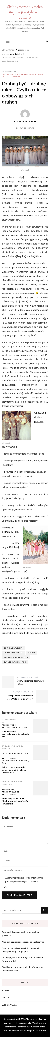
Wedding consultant (25, 122)
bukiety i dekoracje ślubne (16, 754)
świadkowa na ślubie (15, 662)
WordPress (41, 1030)
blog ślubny (8, 789)
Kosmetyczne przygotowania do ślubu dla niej (15, 734)
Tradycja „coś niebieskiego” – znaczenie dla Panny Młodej (23, 959)
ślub (4, 763)
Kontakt (7, 990)
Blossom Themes (11, 1030)
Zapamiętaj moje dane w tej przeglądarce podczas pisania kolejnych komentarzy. (24, 879)
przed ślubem (9, 74)
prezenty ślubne (10, 792)
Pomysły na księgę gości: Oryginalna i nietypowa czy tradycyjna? (20, 950)
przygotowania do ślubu (30, 74)
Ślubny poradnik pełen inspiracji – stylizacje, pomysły (25, 12)
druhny (31, 653)
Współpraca (9, 1005)
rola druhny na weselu (16, 657)
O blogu (6, 997)
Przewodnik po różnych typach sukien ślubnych (20, 934)
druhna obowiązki (13, 653)
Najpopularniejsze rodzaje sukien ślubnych (23, 941)
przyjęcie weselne (11, 77)
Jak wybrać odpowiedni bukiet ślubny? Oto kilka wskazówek (14, 770)
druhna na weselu (13, 648)
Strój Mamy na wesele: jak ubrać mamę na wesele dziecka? (22, 969)
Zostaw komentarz (25, 128)
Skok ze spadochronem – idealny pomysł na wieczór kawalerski (15, 801)
